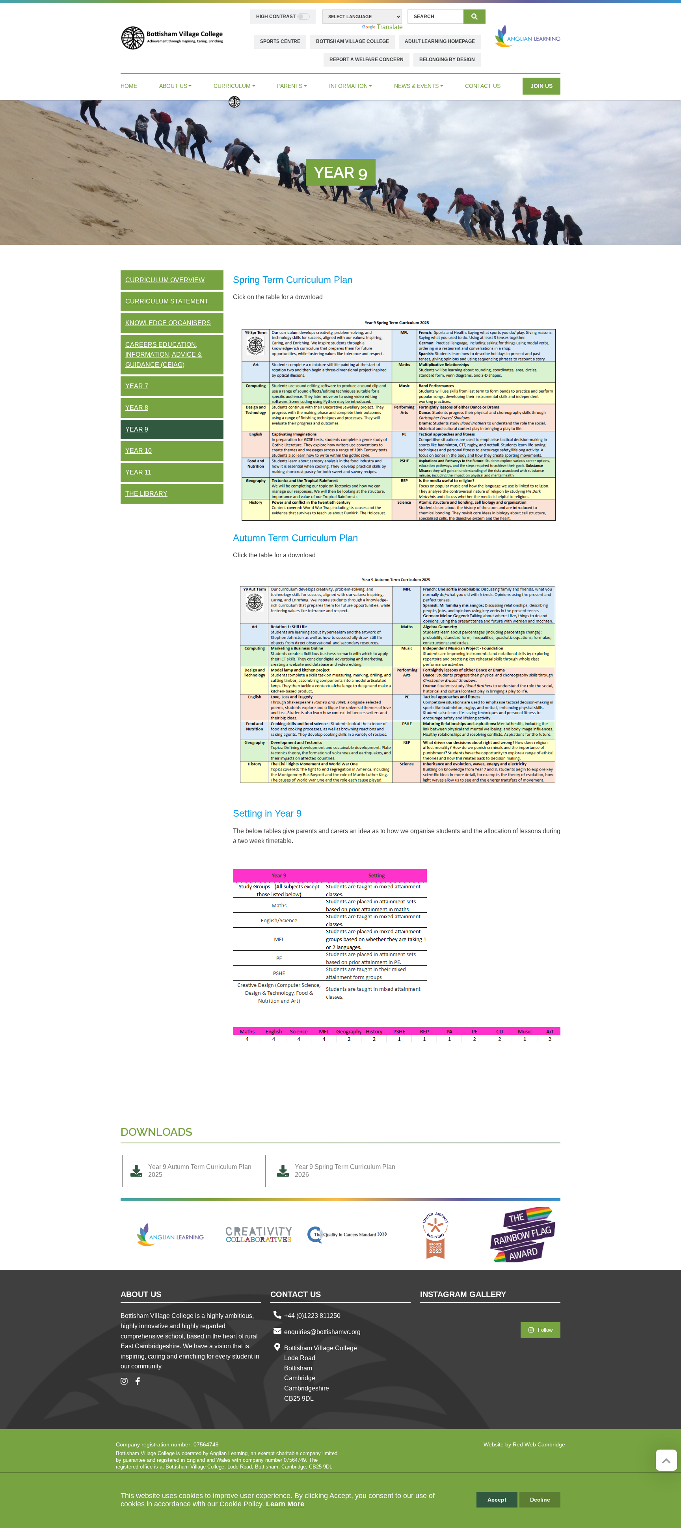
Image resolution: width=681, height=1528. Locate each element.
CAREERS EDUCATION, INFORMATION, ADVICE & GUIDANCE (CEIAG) (163, 354)
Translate (390, 27)
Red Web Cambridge (539, 1444)
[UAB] (435, 1234)
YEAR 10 (138, 450)
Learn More (285, 1504)
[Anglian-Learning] (171, 1234)
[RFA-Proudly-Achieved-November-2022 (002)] (524, 1234)
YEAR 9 (136, 429)
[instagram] (127, 1382)
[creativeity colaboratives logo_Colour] (259, 1234)
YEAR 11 (138, 472)
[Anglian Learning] (527, 36)
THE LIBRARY (146, 493)
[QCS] (347, 1234)
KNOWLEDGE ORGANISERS (168, 323)
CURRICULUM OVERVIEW (165, 280)
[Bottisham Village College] (172, 37)
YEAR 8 (136, 407)
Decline (540, 1499)
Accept (496, 1499)
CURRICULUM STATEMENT (166, 301)
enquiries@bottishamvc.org (322, 1332)
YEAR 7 (136, 386)
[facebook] (140, 1382)
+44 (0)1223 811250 (312, 1315)
